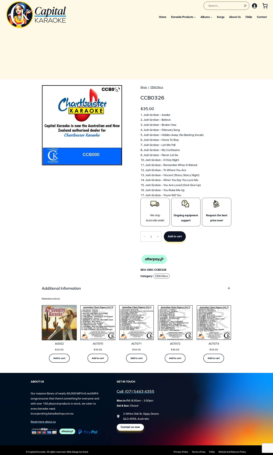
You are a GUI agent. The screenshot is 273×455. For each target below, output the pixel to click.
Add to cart (175, 236)
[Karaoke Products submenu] (195, 17)
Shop (143, 87)
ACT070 (98, 343)
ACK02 (59, 343)
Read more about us (43, 421)
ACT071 (136, 343)
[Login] (254, 5)
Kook (85, 451)
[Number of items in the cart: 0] (265, 6)
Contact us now (130, 427)
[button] (117, 90)
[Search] (245, 5)
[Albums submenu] (211, 17)
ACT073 (214, 343)
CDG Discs (156, 87)
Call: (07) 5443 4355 (135, 391)
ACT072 (175, 343)
